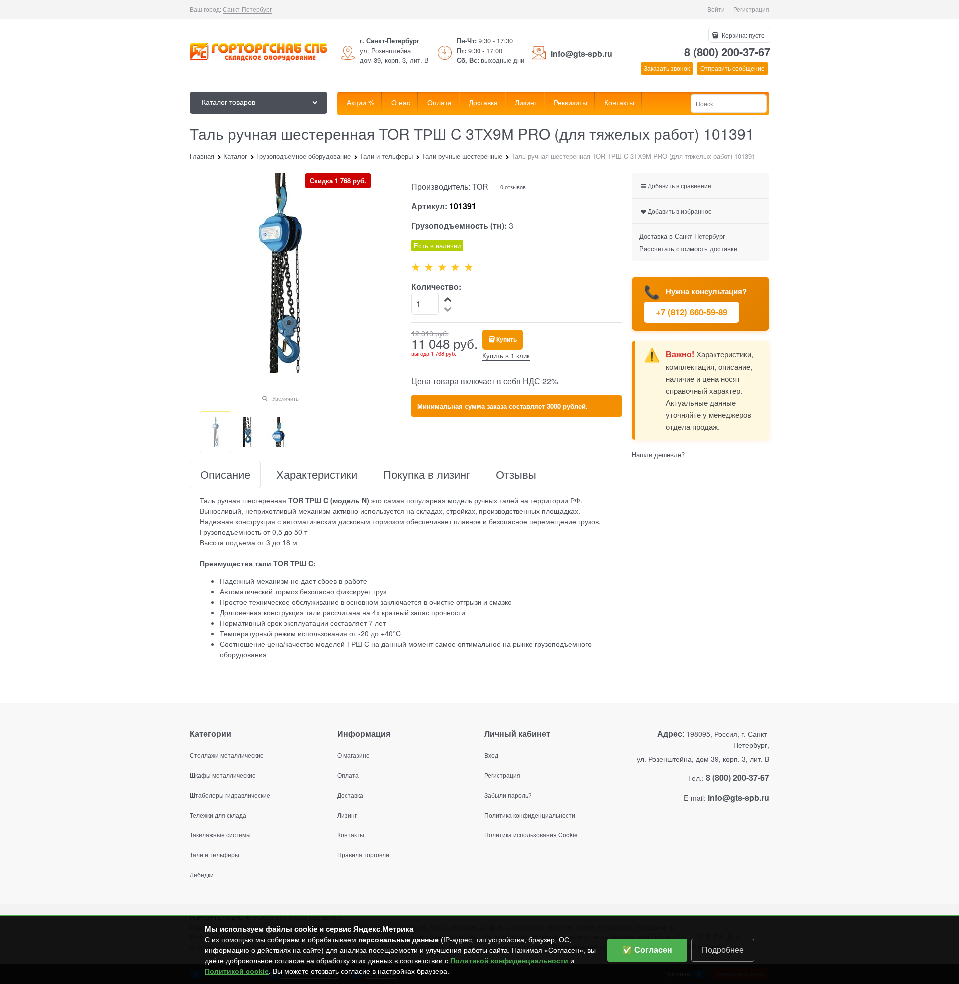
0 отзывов (513, 187)
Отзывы (516, 474)
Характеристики (316, 474)
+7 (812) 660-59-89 (691, 312)
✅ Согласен (647, 950)
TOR (480, 186)
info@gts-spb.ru (581, 53)
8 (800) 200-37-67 (727, 52)
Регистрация (751, 9)
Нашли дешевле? (658, 454)
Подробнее (723, 950)
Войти (716, 9)
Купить (506, 339)
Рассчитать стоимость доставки (688, 248)
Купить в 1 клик (506, 355)
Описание (225, 474)
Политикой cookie (237, 971)
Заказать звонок (667, 68)
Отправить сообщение (732, 68)
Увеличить (285, 398)
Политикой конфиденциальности (509, 961)
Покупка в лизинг (426, 474)
